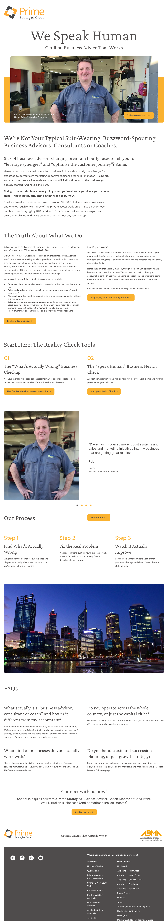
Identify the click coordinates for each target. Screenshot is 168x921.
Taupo (120, 891)
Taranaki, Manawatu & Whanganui (133, 896)
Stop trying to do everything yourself (110, 287)
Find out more (98, 507)
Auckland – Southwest (128, 878)
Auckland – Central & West (130, 869)
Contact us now (83, 801)
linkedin (31, 847)
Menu (158, 5)
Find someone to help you (138, 104)
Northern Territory (96, 855)
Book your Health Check (103, 380)
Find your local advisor (18, 310)
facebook (22, 847)
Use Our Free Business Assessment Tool (28, 380)
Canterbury (122, 917)
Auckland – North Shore (128, 864)
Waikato (121, 887)
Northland (122, 855)
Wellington (122, 905)
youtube (41, 847)
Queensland (93, 860)
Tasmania (91, 907)
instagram (13, 847)
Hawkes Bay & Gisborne (128, 900)
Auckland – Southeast (127, 873)
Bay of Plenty (123, 882)
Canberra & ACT (95, 880)
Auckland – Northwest (128, 860)
